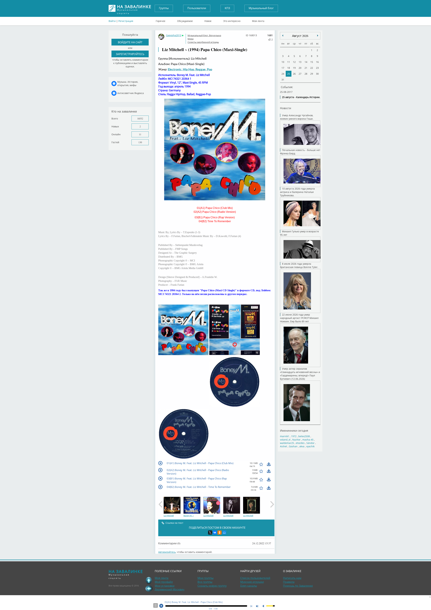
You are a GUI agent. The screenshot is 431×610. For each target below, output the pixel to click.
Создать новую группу (212, 586)
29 (311, 73)
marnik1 (284, 436)
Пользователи (196, 8)
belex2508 (304, 436)
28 (306, 73)
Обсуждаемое (185, 20)
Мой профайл (164, 582)
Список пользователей (255, 578)
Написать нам (292, 578)
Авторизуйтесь (167, 552)
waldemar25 (287, 443)
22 (311, 67)
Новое (207, 20)
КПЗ (227, 8)
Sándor (310, 443)
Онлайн (116, 134)
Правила (288, 582)
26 (294, 73)
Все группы (204, 582)
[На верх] (149, 580)
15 (311, 62)
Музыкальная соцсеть (134, 8)
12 (294, 62)
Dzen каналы (248, 586)
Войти (112, 21)
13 (300, 62)
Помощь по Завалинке (298, 586)
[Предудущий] (318, 35)
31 (282, 79)
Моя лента (258, 20)
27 (300, 73)
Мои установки (164, 586)
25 (288, 73)
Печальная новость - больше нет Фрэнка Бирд (300, 151)
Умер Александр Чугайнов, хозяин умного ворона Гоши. (296, 117)
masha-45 (307, 439)
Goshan (293, 446)
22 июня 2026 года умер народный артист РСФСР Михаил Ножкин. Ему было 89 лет (299, 318)
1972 (293, 436)
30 (317, 73)
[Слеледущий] (282, 35)
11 (140, 134)
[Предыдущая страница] (149, 588)
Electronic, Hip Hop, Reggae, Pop (190, 69)
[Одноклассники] (220, 532)
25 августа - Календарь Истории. (301, 97)
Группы (164, 8)
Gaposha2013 (173, 35)
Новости (285, 108)
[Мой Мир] (224, 532)
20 (300, 67)
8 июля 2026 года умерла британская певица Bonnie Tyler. (299, 265)
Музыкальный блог (261, 8)
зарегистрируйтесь (130, 54)
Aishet (283, 446)
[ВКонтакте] (215, 532)
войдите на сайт (130, 42)
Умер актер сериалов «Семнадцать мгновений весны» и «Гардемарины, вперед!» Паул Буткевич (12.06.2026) (300, 373)
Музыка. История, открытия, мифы (127, 83)
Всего (114, 118)
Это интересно (231, 20)
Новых (115, 126)
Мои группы (205, 578)
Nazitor (296, 439)
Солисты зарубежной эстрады (203, 42)
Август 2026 (300, 36)
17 (282, 67)
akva (301, 446)
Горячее (160, 20)
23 (317, 67)
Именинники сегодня (294, 430)
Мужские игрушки (252, 582)
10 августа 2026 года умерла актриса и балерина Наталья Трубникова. (297, 192)
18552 (140, 118)
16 (317, 62)
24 (282, 73)
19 (294, 67)
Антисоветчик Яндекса (130, 93)
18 (288, 67)
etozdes (300, 443)
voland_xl (285, 439)
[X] (210, 532)
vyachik (310, 446)
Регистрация (125, 21)
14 (306, 62)
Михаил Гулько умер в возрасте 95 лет (299, 233)
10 (282, 62)
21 (306, 67)
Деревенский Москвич (169, 589)
